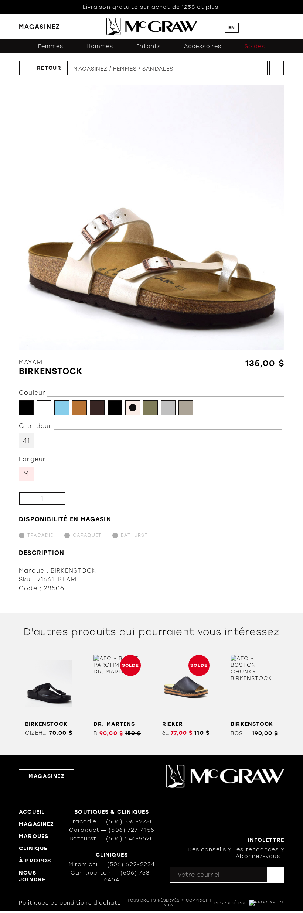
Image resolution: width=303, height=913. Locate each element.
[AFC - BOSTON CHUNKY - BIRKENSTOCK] (254, 695)
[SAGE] (150, 407)
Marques (33, 836)
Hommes (99, 46)
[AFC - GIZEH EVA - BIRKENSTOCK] (48, 695)
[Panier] (265, 26)
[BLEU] (61, 407)
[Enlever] (30, 498)
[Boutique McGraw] (151, 26)
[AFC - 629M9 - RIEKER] (185, 695)
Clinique (33, 848)
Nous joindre (32, 876)
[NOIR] (115, 407)
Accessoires (202, 46)
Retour (49, 68)
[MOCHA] (97, 407)
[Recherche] (213, 26)
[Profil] (250, 26)
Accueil (32, 812)
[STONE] (185, 407)
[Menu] (280, 26)
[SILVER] (168, 407)
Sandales (157, 68)
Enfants (148, 46)
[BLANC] (44, 407)
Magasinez (90, 68)
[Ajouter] (53, 498)
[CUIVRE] (79, 407)
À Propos (35, 860)
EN (231, 27)
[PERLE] (132, 407)
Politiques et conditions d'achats (70, 903)
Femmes (51, 46)
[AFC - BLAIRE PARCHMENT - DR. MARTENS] (117, 695)
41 (26, 441)
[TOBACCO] (26, 407)
